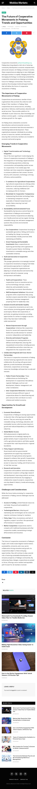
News (3, 12)
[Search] (34, 3)
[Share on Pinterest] (27, 33)
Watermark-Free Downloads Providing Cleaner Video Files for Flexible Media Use (24, 709)
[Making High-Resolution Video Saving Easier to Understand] (18, 632)
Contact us (24, 779)
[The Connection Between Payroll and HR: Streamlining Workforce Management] (6, 758)
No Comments (6, 28)
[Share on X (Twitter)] (16, 33)
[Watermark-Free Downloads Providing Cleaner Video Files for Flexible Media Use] (18, 604)
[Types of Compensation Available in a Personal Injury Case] (6, 739)
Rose (4, 26)
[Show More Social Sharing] (33, 33)
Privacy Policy (13, 779)
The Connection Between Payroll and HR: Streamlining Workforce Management (24, 757)
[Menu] (3, 3)
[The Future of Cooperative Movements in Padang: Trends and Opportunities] (18, 48)
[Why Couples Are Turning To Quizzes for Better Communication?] (6, 749)
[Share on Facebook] (6, 33)
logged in (13, 690)
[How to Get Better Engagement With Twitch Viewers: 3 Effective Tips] (18, 661)
